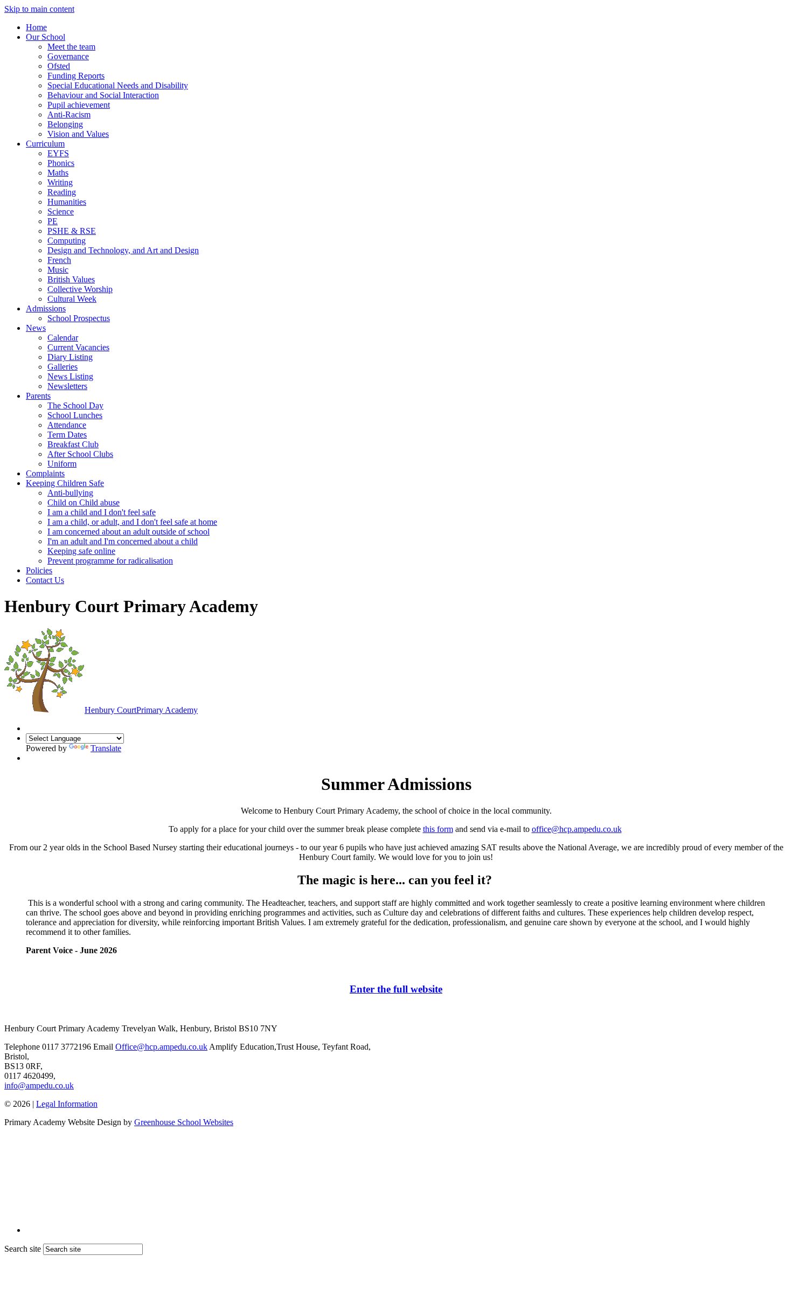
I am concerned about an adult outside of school (128, 531)
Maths (57, 172)
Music (57, 269)
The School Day (75, 405)
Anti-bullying (70, 492)
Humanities (66, 201)
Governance (68, 56)
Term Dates (67, 434)
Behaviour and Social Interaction (103, 95)
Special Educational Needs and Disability (117, 85)
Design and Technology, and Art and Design (123, 250)
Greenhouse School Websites (183, 1122)
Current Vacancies (78, 347)
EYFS (58, 153)
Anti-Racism (69, 114)
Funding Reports (76, 75)
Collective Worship (80, 289)
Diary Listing (70, 357)
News (36, 327)
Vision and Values (78, 133)
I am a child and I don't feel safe (101, 512)
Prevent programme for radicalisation (110, 560)
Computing (66, 240)
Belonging (65, 124)
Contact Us (45, 580)
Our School (45, 36)
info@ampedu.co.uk (39, 1085)
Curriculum (45, 143)
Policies (39, 570)
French (59, 260)
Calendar (62, 337)
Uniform (62, 463)
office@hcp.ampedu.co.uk (577, 829)
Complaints (45, 473)
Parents (38, 395)
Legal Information (67, 1103)
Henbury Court (141, 710)
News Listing (70, 376)
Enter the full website (396, 989)
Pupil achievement (78, 104)
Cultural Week (71, 298)
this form (438, 829)
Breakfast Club (73, 444)
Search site (22, 1248)
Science (60, 211)
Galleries (62, 366)
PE (52, 221)
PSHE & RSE (71, 230)
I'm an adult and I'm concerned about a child (122, 541)
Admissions (46, 308)
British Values (71, 279)
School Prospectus (78, 318)
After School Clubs (80, 454)
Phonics (60, 163)
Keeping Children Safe (65, 483)
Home (36, 27)
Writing (60, 182)
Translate (106, 748)
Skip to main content (39, 8)
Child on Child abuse (83, 502)
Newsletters (67, 386)
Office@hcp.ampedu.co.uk (161, 1046)
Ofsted (58, 66)
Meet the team (71, 46)
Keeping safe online (81, 551)
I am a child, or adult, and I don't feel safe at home (132, 521)
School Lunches (74, 415)
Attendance (66, 424)
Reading (61, 192)
